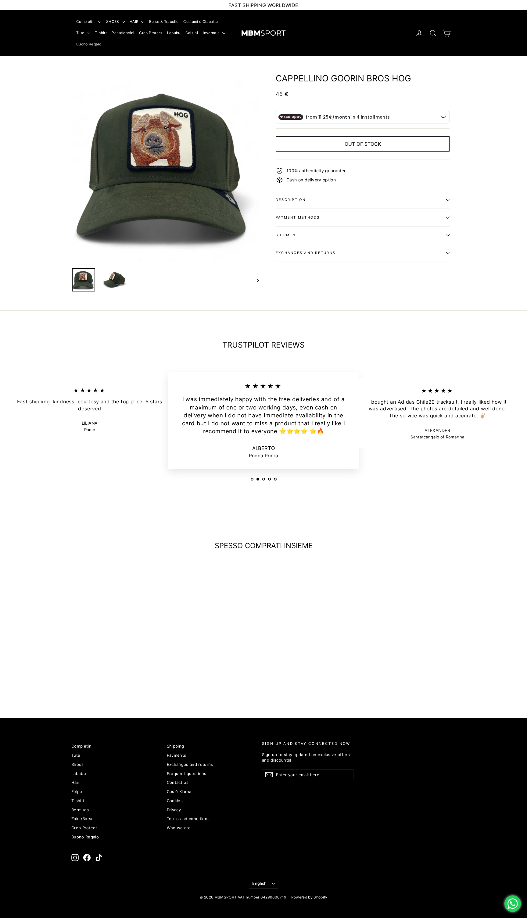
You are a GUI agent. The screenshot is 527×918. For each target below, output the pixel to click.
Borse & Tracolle (164, 21)
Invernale (212, 32)
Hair (75, 782)
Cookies (175, 800)
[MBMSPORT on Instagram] (75, 857)
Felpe (76, 791)
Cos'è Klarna (179, 791)
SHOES (113, 21)
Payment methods (298, 217)
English (259, 883)
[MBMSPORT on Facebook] (87, 857)
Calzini (191, 32)
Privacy (174, 809)
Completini (86, 21)
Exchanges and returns (305, 253)
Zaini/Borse (82, 818)
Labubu (174, 32)
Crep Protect (150, 32)
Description (291, 200)
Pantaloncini (123, 32)
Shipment (287, 235)
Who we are (179, 827)
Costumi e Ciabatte (200, 21)
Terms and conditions (188, 818)
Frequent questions (186, 773)
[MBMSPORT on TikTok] (98, 857)
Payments (176, 755)
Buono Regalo (88, 44)
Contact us (178, 782)
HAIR (135, 21)
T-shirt (101, 32)
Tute (80, 32)
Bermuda (80, 809)
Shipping (175, 746)
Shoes (77, 764)
